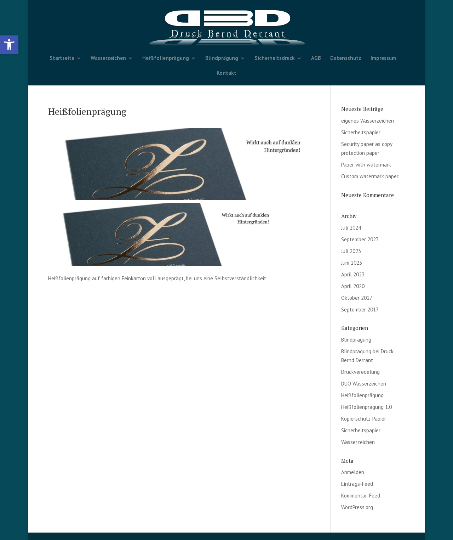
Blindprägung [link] (221, 58)
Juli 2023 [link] (351, 251)
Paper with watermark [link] (366, 164)
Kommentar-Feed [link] (360, 495)
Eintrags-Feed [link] (357, 483)
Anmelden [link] (352, 472)
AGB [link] (316, 58)
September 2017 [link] (360, 309)
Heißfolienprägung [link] (165, 58)
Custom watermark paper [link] (369, 176)
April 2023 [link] (353, 274)
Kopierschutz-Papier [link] (363, 418)
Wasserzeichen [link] (108, 58)
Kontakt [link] (226, 73)
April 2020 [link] (353, 286)
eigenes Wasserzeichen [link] (367, 120)
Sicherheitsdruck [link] (274, 58)
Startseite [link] (62, 58)
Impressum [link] (383, 58)
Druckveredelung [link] (360, 372)
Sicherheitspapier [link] (360, 132)
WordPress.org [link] (357, 507)
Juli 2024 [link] (351, 227)
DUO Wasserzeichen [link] (363, 383)
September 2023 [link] (360, 239)
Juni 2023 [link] (351, 262)
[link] (9, 44)
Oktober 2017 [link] (356, 297)
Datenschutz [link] (345, 58)
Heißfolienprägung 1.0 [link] (366, 407)
